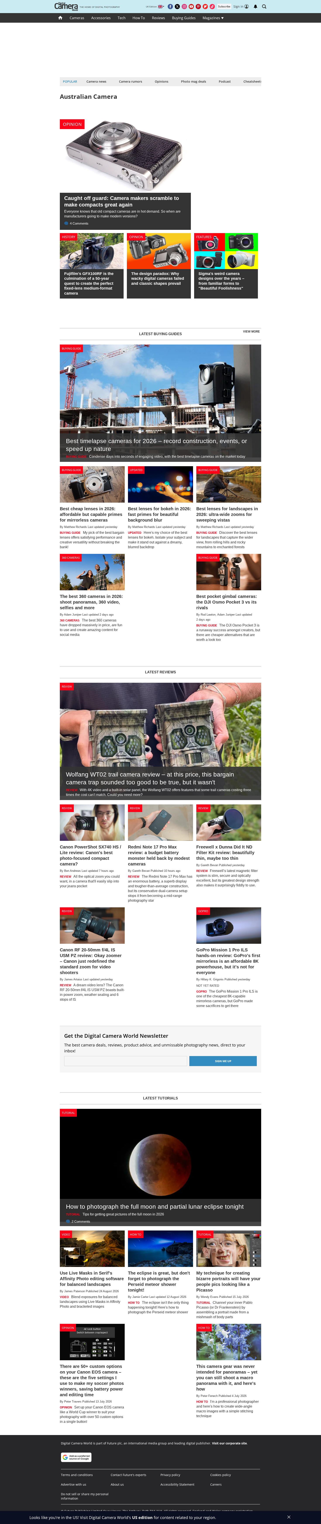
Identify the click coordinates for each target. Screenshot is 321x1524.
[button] (264, 6)
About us (117, 1484)
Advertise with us (73, 1484)
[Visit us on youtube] (191, 6)
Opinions (161, 81)
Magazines (212, 17)
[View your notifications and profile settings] (255, 6)
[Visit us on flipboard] (205, 6)
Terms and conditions (77, 1475)
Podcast (225, 81)
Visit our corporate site (229, 1443)
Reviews (158, 17)
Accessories (101, 17)
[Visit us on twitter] (177, 6)
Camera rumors (130, 81)
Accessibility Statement (177, 1484)
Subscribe (224, 6)
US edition (142, 1517)
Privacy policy (170, 1475)
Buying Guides (184, 17)
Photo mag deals (193, 81)
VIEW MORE (251, 331)
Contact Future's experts (128, 1475)
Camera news (96, 81)
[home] (60, 18)
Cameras (77, 17)
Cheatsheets (252, 81)
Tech (122, 17)
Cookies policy (220, 1475)
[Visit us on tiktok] (212, 6)
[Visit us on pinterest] (198, 6)
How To (139, 17)
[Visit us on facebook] (170, 6)
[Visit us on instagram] (184, 6)
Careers (216, 1484)
